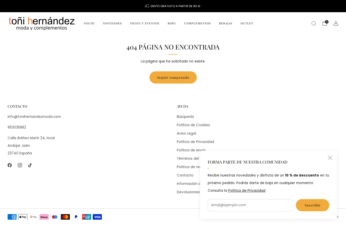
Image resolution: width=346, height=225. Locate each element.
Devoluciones (188, 192)
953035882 (17, 127)
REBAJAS (225, 23)
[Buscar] (313, 23)
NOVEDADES (112, 23)
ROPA (172, 23)
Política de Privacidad (246, 190)
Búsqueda (185, 116)
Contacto (185, 175)
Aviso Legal (186, 133)
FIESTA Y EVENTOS (144, 23)
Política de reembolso (196, 167)
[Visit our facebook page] (10, 165)
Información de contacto (198, 183)
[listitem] (173, 6)
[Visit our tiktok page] (30, 165)
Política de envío (191, 150)
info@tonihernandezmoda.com (34, 116)
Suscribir (313, 205)
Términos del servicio (195, 158)
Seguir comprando (173, 77)
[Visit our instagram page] (20, 165)
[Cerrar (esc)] (330, 158)
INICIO (89, 23)
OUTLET (247, 23)
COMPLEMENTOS (197, 23)
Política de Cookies (193, 125)
